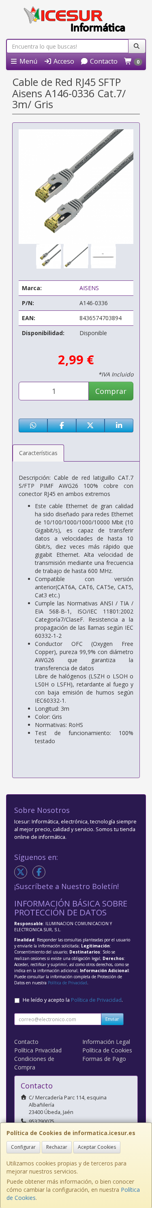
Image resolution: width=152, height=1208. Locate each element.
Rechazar (56, 1147)
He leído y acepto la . (73, 999)
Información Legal (106, 1042)
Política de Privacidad (67, 983)
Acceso (63, 61)
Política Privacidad (38, 1050)
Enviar (112, 1019)
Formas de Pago (104, 1059)
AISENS (89, 288)
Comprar (110, 391)
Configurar (23, 1147)
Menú (27, 61)
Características (38, 453)
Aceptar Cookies (97, 1147)
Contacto (103, 61)
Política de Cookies (107, 1050)
